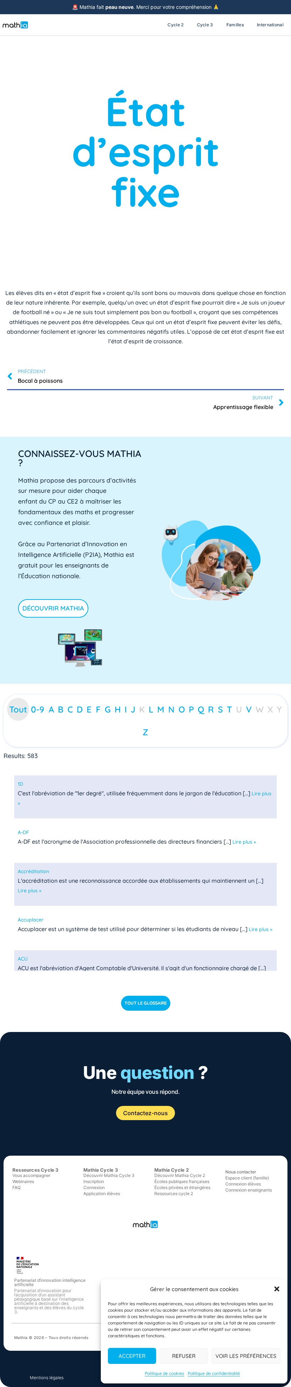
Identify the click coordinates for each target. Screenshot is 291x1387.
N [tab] (171, 709)
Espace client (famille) (247, 1178)
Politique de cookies (164, 1373)
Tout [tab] (18, 709)
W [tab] (260, 709)
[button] (276, 1288)
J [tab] (133, 709)
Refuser (184, 1356)
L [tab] (151, 709)
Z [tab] (145, 732)
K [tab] (142, 709)
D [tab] (80, 709)
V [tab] (249, 709)
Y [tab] (279, 709)
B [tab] (61, 709)
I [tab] (126, 709)
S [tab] (220, 709)
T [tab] (229, 709)
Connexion (94, 1187)
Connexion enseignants (248, 1190)
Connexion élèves (243, 1184)
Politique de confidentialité (214, 1373)
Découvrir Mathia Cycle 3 (108, 1175)
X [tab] (270, 709)
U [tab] (239, 709)
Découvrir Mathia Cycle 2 (179, 1175)
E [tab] (89, 709)
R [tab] (211, 709)
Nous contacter (240, 1171)
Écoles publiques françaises (181, 1181)
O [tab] (182, 709)
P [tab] (191, 709)
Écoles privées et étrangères (182, 1187)
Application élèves (101, 1193)
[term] (20, 784)
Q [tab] (201, 709)
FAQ (16, 1187)
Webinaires (23, 1181)
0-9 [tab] (37, 709)
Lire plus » (244, 842)
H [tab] (118, 709)
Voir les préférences (245, 1356)
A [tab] (51, 709)
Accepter (132, 1356)
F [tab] (98, 709)
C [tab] (70, 709)
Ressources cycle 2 (173, 1193)
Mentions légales (47, 1377)
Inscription (93, 1181)
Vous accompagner (31, 1175)
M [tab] (160, 709)
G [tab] (108, 709)
